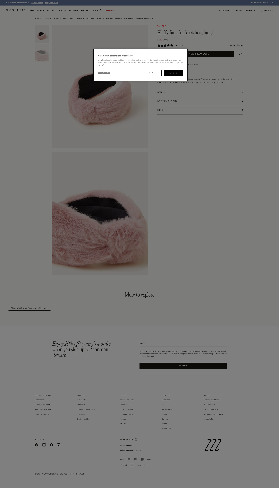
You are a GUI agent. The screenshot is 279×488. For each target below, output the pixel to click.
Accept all (174, 73)
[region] (140, 65)
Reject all (151, 73)
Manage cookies (104, 73)
